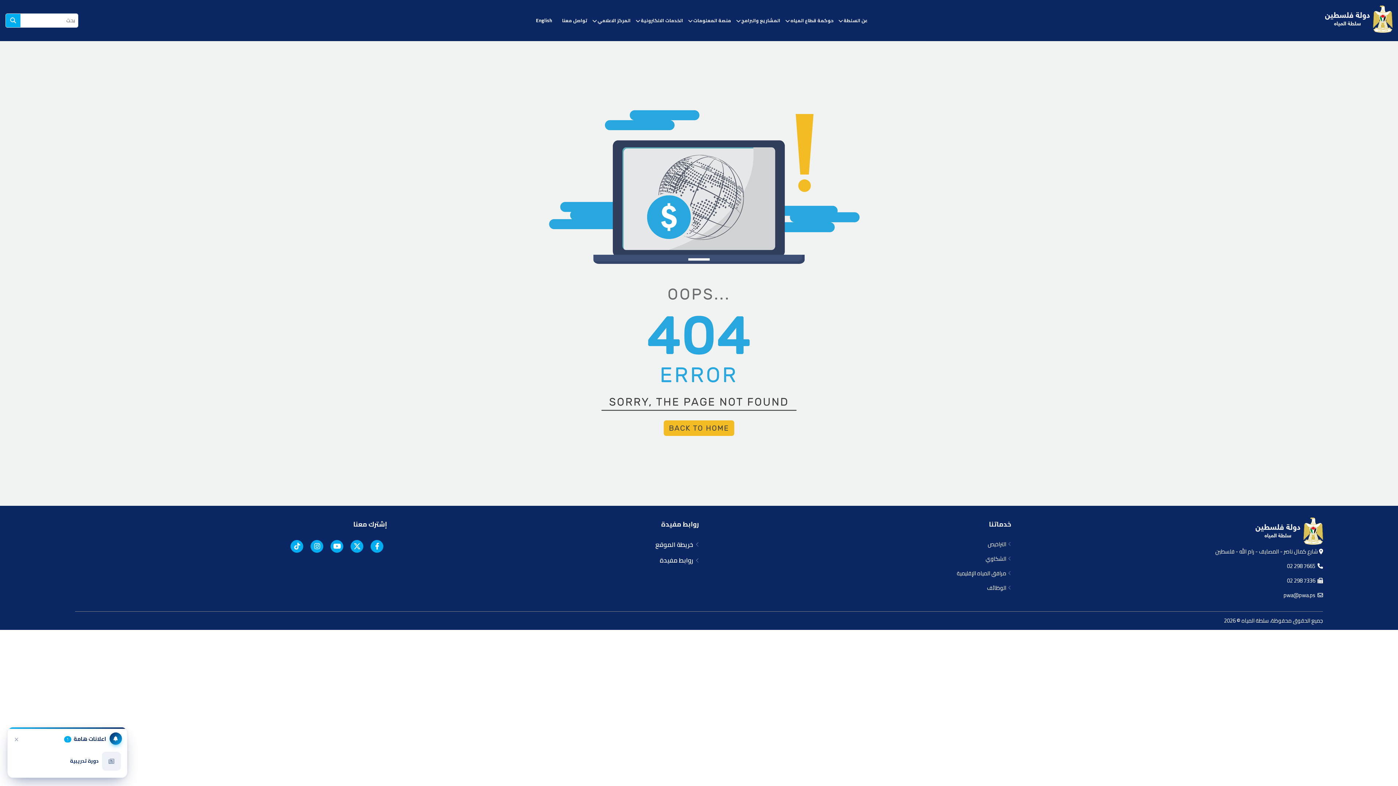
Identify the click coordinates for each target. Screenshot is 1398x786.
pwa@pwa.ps (1301, 595)
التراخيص (998, 544)
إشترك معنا (370, 524)
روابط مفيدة (680, 524)
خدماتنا (1000, 524)
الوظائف (997, 588)
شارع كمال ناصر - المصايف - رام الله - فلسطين (1267, 551)
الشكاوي (997, 558)
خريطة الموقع (675, 545)
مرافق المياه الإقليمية (982, 573)
